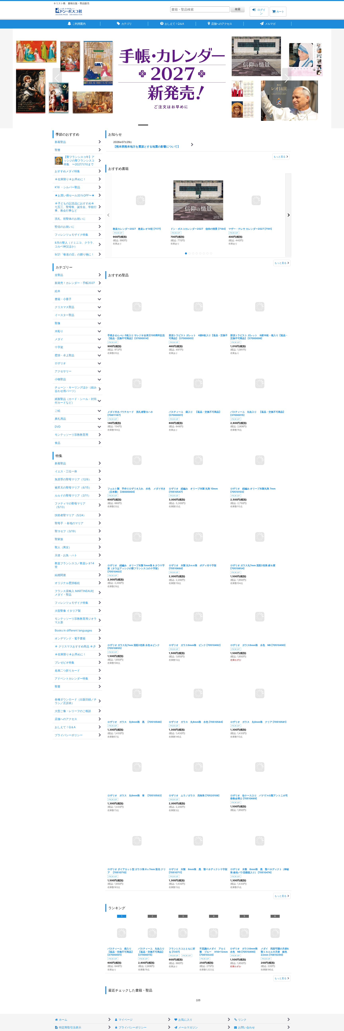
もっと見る (279, 156)
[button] (57, 78)
